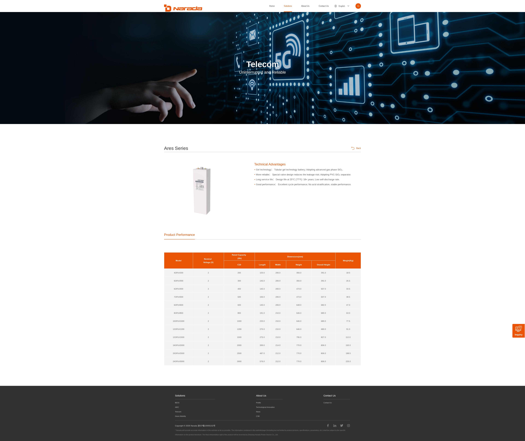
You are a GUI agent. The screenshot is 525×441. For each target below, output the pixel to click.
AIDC (177, 407)
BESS (177, 403)
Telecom (178, 412)
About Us (305, 6)
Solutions (288, 6)
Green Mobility (180, 416)
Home (272, 6)
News (258, 412)
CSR (258, 416)
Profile (258, 403)
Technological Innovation (265, 407)
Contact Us (324, 6)
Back (358, 148)
